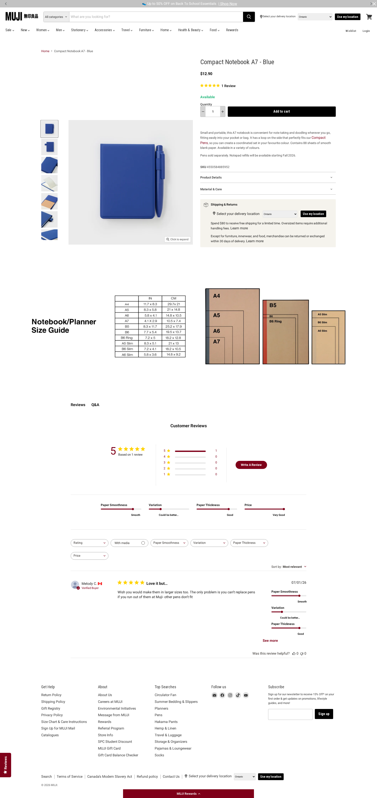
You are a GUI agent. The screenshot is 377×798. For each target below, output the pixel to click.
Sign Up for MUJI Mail (58, 728)
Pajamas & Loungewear (173, 748)
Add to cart (281, 111)
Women (42, 30)
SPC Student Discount (115, 742)
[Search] (249, 17)
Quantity (206, 104)
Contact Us (171, 776)
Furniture (145, 30)
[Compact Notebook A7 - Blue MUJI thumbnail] (49, 128)
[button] (188, 793)
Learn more (239, 228)
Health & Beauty (189, 30)
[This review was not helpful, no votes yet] (301, 653)
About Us (105, 695)
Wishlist (351, 31)
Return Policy (51, 695)
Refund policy (147, 776)
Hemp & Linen (165, 728)
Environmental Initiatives (117, 708)
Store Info (105, 735)
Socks (159, 755)
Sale (8, 30)
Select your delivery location (279, 16)
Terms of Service (69, 776)
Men (59, 30)
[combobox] (89, 543)
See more (270, 640)
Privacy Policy (52, 715)
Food (214, 30)
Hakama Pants (166, 722)
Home (165, 30)
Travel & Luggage (168, 735)
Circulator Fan (165, 695)
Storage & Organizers (171, 742)
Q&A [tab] (95, 404)
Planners (161, 708)
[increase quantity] (222, 111)
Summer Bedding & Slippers (176, 702)
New (24, 30)
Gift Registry (50, 708)
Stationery (78, 30)
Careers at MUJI (110, 702)
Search (46, 776)
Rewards (232, 30)
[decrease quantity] (203, 111)
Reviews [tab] (78, 404)
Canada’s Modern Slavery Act (109, 776)
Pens (158, 715)
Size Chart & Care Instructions (64, 722)
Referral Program (111, 728)
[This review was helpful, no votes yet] (293, 653)
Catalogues (50, 735)
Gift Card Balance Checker (118, 755)
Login (366, 31)
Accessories (104, 30)
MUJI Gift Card (109, 748)
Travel (126, 30)
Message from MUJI (113, 715)
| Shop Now (227, 4)
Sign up (323, 714)
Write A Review (251, 465)
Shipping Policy (53, 702)
